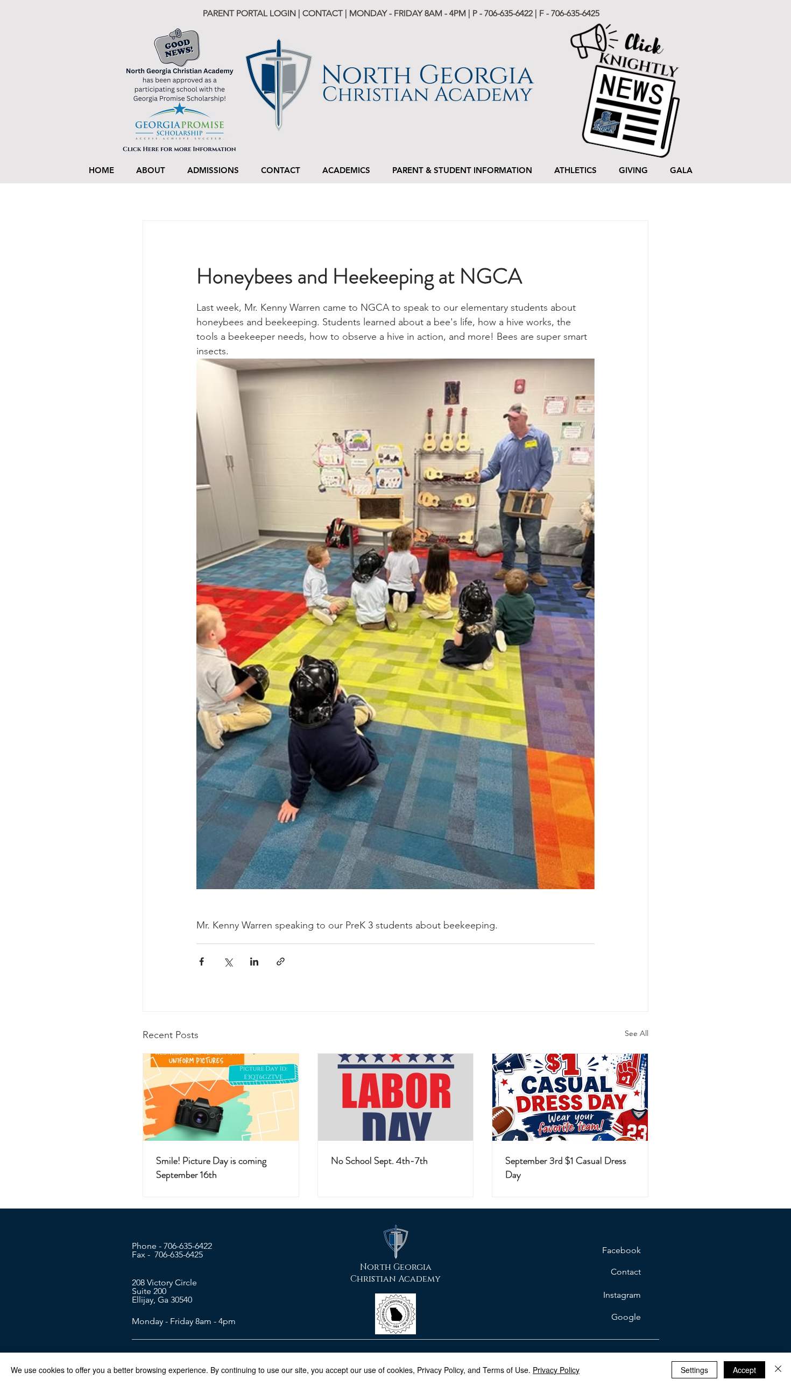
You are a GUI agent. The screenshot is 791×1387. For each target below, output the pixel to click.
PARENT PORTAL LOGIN (250, 13)
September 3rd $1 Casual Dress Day (565, 1168)
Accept (744, 1369)
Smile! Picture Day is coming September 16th (211, 1168)
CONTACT (322, 13)
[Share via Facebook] (201, 961)
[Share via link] (281, 961)
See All (636, 1033)
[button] (213, 170)
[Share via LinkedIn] (254, 961)
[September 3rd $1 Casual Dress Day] (570, 1097)
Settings (694, 1369)
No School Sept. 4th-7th (379, 1161)
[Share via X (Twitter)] (228, 961)
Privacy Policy (556, 1369)
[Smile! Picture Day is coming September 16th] (221, 1097)
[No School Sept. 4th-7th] (396, 1097)
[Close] (778, 1369)
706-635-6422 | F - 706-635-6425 (541, 13)
